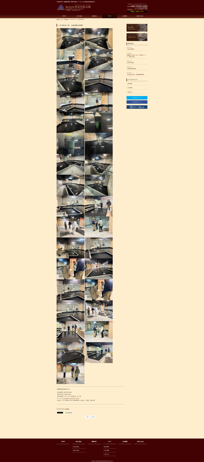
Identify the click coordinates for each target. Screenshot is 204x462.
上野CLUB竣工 (130, 61)
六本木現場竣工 (131, 48)
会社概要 (125, 441)
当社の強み (79, 441)
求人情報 (130, 87)
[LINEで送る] (68, 412)
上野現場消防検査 (131, 67)
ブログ (61, 19)
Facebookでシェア (137, 102)
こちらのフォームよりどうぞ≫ (71, 398)
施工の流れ (76, 450)
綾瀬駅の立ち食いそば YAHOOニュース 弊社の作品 (136, 55)
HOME (58, 19)
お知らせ (130, 92)
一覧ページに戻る (90, 417)
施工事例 (66, 19)
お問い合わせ (140, 441)
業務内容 (94, 441)
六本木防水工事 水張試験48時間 (135, 73)
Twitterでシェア (137, 97)
